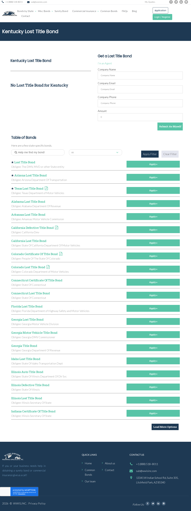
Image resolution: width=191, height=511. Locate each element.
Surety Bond (61, 11)
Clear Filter (170, 154)
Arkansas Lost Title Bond (28, 214)
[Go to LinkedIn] (181, 2)
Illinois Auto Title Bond (27, 372)
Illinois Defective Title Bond (30, 385)
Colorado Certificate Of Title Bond (34, 254)
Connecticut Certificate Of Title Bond (36, 280)
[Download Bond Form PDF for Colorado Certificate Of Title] (60, 254)
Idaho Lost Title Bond (25, 359)
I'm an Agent (105, 63)
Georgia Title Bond (24, 346)
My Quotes (150, 2)
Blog (134, 11)
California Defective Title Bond (32, 228)
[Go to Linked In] (158, 503)
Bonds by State (25, 11)
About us (110, 463)
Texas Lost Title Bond (28, 188)
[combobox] (95, 152)
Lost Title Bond (24, 162)
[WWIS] (9, 13)
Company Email (106, 83)
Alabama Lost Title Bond (28, 201)
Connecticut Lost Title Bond (30, 293)
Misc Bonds (44, 11)
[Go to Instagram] (186, 2)
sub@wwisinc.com (39, 2)
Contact (25, 15)
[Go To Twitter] (153, 503)
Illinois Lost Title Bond (26, 398)
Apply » (153, 164)
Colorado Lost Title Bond (28, 267)
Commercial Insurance (84, 11)
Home (88, 463)
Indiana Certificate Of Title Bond (33, 411)
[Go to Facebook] (171, 2)
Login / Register (162, 17)
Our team (90, 481)
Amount (102, 111)
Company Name (107, 69)
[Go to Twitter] (176, 2)
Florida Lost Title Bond (26, 306)
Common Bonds (109, 11)
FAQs (125, 11)
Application (160, 10)
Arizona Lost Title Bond (30, 175)
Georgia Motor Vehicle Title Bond (34, 332)
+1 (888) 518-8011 (14, 2)
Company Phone (107, 97)
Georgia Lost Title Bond (27, 319)
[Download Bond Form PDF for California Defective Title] (56, 228)
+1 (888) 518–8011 (147, 464)
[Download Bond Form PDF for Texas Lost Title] (46, 188)
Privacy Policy (37, 503)
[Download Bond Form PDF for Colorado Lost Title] (48, 267)
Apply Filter (150, 154)
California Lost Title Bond (28, 241)
